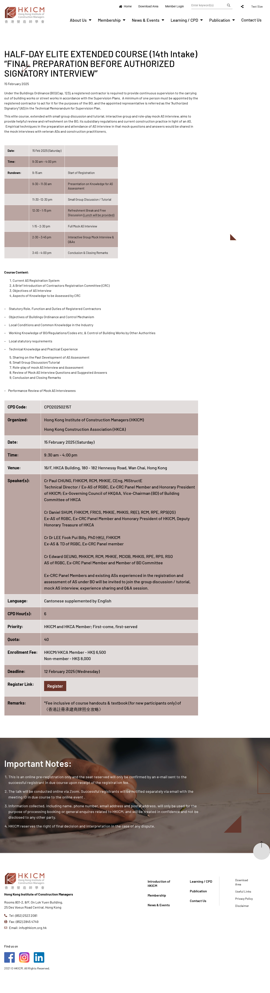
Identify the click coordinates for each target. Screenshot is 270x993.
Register (55, 686)
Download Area (241, 882)
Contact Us (251, 19)
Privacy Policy (244, 898)
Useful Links (243, 891)
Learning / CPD (184, 20)
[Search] (228, 5)
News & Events (145, 20)
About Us (78, 20)
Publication (219, 20)
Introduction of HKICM (159, 883)
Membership (109, 20)
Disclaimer (242, 906)
